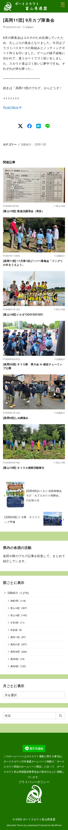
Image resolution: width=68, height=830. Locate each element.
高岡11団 (40, 144)
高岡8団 (14, 658)
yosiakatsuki (33, 825)
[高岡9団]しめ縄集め (15, 418)
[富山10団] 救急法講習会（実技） (23, 211)
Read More (11, 107)
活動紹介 (29, 27)
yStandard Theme (15, 825)
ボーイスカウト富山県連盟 (39, 819)
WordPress (56, 825)
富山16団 (15, 615)
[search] (60, 715)
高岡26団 (15, 651)
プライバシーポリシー (34, 782)
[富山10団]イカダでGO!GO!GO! (23, 314)
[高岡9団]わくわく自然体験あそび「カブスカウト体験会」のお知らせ (44, 495)
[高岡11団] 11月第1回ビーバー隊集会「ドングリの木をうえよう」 (33, 262)
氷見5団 (14, 622)
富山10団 (15, 608)
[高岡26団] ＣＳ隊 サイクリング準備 (22, 519)
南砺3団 (14, 600)
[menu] (62, 4)
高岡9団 (14, 666)
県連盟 (13, 629)
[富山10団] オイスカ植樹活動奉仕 (23, 467)
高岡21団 (15, 644)
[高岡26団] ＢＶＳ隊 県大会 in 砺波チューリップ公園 (32, 366)
